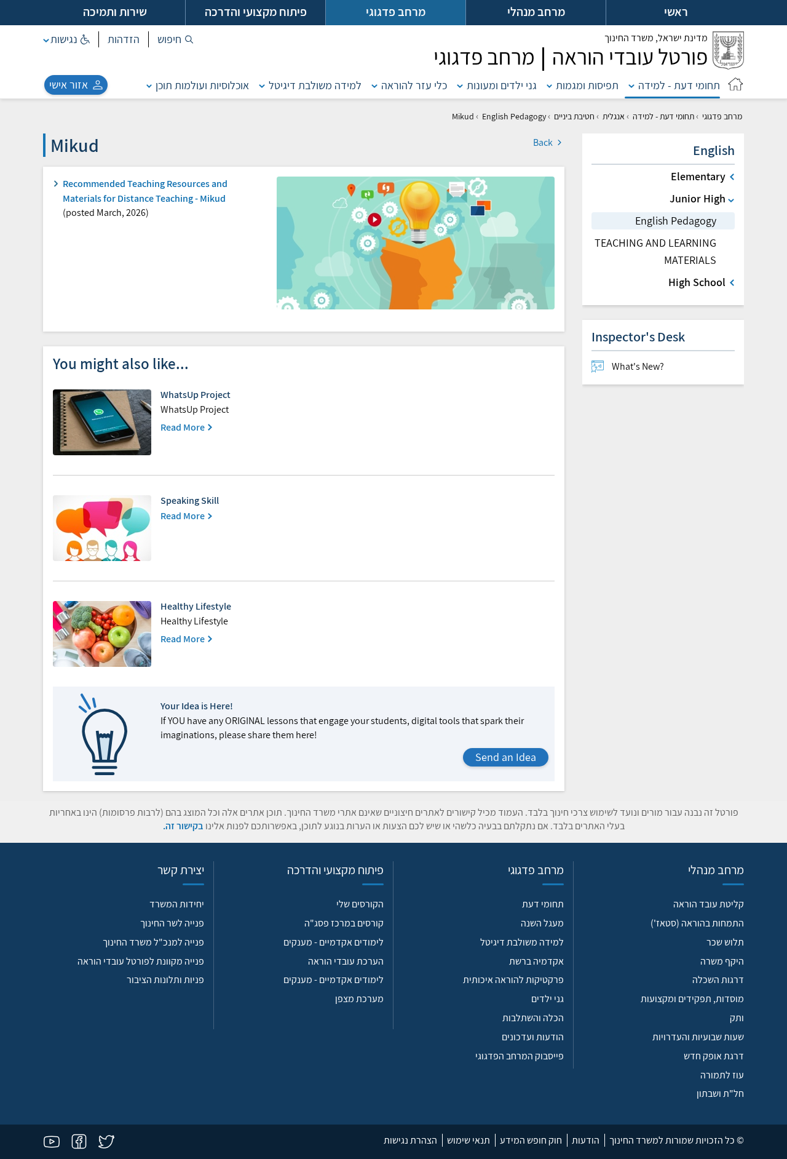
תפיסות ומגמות (587, 85)
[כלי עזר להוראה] (374, 85)
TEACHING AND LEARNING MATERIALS (655, 251)
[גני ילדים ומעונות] (460, 85)
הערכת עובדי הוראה (346, 961)
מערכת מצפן (359, 998)
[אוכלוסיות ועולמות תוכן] (149, 85)
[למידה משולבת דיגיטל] (262, 85)
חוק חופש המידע (531, 1140)
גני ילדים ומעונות (502, 85)
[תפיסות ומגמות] (549, 85)
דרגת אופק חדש (714, 1055)
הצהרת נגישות (410, 1140)
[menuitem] (663, 366)
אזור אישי (68, 85)
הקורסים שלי (360, 904)
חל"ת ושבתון (720, 1093)
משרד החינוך (656, 37)
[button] (175, 39)
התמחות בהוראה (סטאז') (697, 923)
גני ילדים (547, 998)
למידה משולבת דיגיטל (315, 85)
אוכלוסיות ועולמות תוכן (202, 85)
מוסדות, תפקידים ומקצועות (692, 998)
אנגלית (614, 116)
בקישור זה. (183, 825)
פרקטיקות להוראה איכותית (513, 979)
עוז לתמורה (722, 1075)
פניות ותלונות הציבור (165, 979)
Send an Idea (505, 757)
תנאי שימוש (468, 1140)
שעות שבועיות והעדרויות (698, 1036)
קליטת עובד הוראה (708, 904)
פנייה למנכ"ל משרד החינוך (153, 942)
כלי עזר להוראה (414, 85)
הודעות (585, 1140)
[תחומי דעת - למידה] (631, 85)
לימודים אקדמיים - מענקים (333, 942)
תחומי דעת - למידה (679, 85)
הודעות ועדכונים (533, 1036)
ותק (737, 1017)
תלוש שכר (725, 942)
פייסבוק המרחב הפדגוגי (519, 1055)
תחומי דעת (543, 904)
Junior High (698, 198)
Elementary (698, 176)
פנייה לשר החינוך (172, 923)
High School (697, 282)
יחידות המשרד (176, 904)
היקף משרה (722, 961)
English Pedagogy (514, 116)
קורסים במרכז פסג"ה (344, 923)
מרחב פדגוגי (722, 116)
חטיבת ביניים (574, 116)
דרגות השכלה (718, 979)
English (714, 150)
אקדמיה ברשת (536, 961)
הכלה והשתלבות (533, 1017)
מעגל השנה (542, 923)
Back (544, 142)
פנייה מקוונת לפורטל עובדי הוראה (140, 961)
